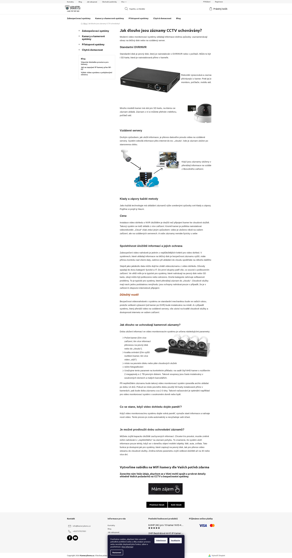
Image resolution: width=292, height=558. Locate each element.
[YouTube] (75, 538)
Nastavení (116, 552)
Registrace (219, 2)
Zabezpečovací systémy (95, 30)
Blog (80, 2)
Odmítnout (161, 540)
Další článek (176, 504)
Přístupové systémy (93, 44)
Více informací (127, 546)
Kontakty (70, 2)
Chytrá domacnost (92, 49)
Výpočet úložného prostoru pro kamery (95, 63)
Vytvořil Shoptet (218, 555)
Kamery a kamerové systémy (93, 38)
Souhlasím (175, 540)
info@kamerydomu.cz (82, 526)
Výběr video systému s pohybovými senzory (96, 73)
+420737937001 (79, 531)
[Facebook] (69, 538)
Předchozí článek (156, 504)
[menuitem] (79, 18)
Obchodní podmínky (109, 2)
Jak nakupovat (92, 2)
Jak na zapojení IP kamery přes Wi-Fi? (96, 68)
